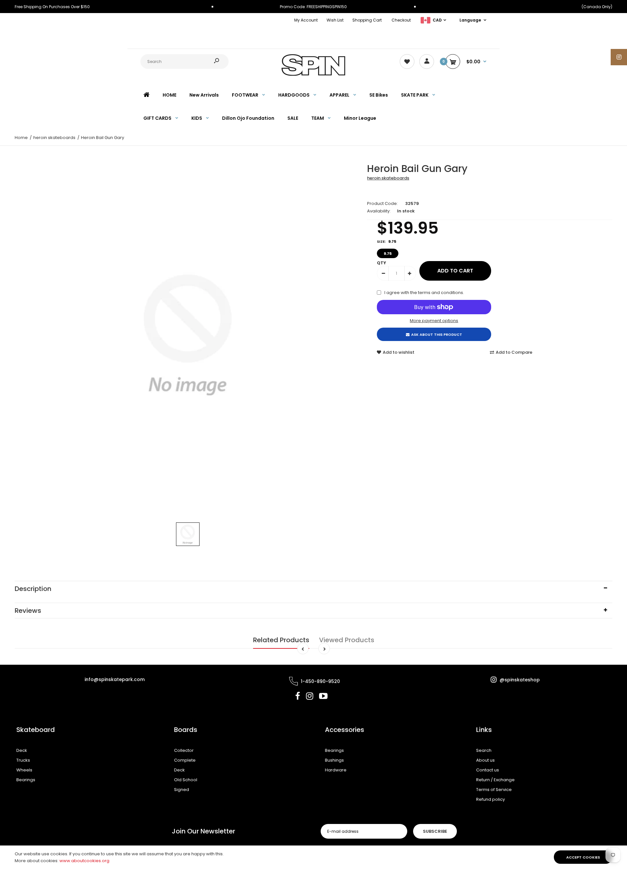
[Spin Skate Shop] (313, 74)
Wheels (24, 770)
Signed (181, 789)
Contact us (487, 770)
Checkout (401, 20)
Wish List (335, 20)
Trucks (23, 760)
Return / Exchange (495, 780)
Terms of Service (494, 789)
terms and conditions (440, 292)
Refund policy (490, 799)
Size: (386, 241)
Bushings (334, 760)
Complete (185, 760)
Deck (21, 750)
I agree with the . (424, 292)
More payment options (434, 321)
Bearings (25, 780)
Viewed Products (346, 639)
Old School (185, 780)
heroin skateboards (388, 178)
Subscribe (435, 831)
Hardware (335, 770)
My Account (306, 20)
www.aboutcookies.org (84, 861)
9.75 (388, 253)
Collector (184, 750)
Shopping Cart (367, 20)
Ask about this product (436, 334)
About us (485, 760)
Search (483, 750)
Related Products (281, 639)
